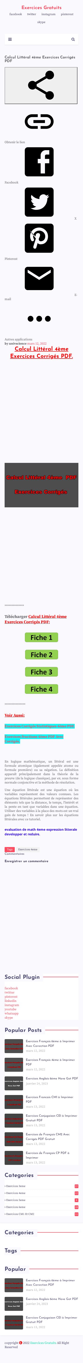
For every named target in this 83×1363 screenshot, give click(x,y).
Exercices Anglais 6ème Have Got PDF (52, 1078)
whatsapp (11, 1013)
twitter (31, 14)
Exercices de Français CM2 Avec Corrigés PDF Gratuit (48, 1137)
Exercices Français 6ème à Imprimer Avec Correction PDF (50, 1044)
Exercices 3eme (42, 1186)
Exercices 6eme (42, 1207)
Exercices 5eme (41, 1200)
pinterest (67, 14)
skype (41, 22)
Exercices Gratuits (41, 8)
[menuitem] (41, 219)
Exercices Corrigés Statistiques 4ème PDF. (40, 726)
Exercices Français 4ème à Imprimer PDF (50, 1062)
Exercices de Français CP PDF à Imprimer (47, 1155)
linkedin (10, 1001)
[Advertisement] (41, 411)
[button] (41, 85)
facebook (15, 14)
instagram (49, 14)
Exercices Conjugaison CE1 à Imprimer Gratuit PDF (51, 1118)
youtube (10, 1009)
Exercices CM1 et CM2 (42, 1214)
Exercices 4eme (27, 849)
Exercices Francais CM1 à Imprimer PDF (49, 1099)
